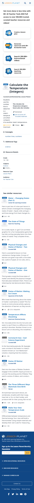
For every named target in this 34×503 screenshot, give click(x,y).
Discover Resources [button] (11, 468)
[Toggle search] (25, 3)
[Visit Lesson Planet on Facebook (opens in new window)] (9, 494)
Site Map (7, 489)
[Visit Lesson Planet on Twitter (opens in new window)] (13, 494)
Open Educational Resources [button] (14, 461)
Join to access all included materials (21, 115)
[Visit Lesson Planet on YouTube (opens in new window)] (21, 494)
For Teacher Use (8, 179)
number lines (10, 136)
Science (5, 166)
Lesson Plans (7, 174)
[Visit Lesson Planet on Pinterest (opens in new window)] (25, 494)
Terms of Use (26, 489)
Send (27, 453)
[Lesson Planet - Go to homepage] (11, 3)
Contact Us (17, 483)
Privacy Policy (16, 489)
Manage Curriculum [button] (11, 475)
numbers (18, 136)
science (7, 147)
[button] (30, 3)
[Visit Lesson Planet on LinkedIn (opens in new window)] (17, 494)
